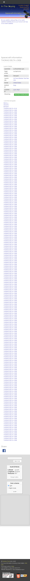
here (13, 566)
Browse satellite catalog (8, 20)
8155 (14, 85)
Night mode (12, 488)
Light (10, 485)
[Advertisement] (15, 40)
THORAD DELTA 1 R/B (10, 108)
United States (17, 82)
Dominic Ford (6, 561)
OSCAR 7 (6, 105)
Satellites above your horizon (15, 22)
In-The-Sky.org (8, 6)
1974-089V (16, 89)
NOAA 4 (6, 103)
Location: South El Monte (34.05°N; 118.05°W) (23, 7)
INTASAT (6, 106)
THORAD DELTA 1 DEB (10, 110)
